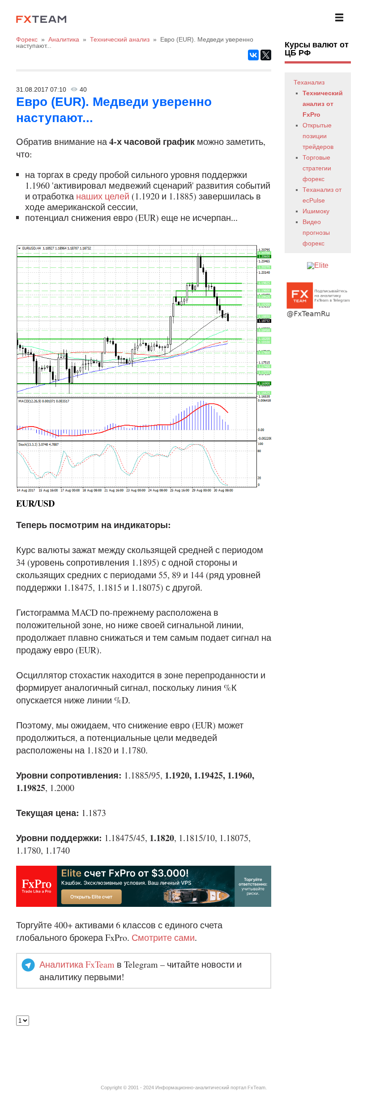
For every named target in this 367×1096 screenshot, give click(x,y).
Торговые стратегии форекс (317, 168)
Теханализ (309, 82)
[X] (265, 55)
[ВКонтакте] (253, 55)
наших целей (102, 196)
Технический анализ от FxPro (323, 103)
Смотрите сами (163, 937)
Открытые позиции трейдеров (318, 136)
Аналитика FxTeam (77, 964)
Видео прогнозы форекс (316, 232)
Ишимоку (316, 211)
